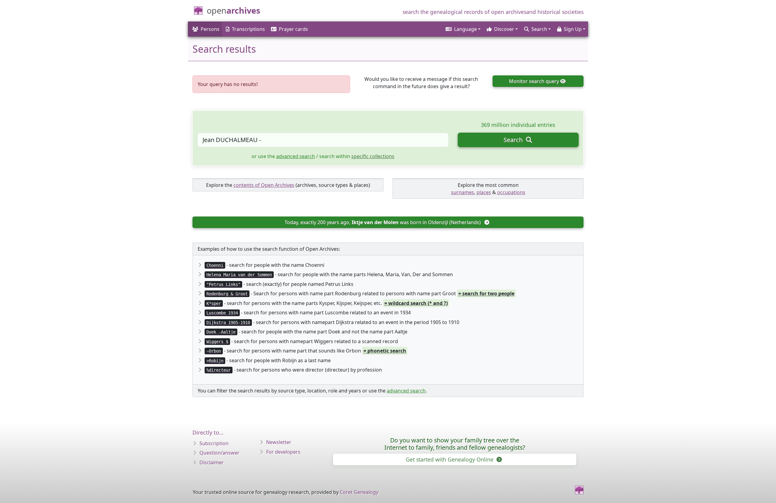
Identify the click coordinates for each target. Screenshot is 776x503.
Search (513, 140)
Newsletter (278, 442)
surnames (462, 192)
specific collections (372, 156)
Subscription (214, 443)
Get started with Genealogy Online (450, 459)
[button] (462, 29)
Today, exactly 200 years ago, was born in (383, 222)
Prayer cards (293, 29)
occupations (511, 192)
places (484, 192)
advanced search (295, 156)
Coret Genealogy (359, 492)
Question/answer (219, 452)
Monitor (534, 81)
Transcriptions (248, 29)
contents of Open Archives (263, 185)
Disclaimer (211, 462)
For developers (283, 451)
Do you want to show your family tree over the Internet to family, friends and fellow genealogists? (454, 444)
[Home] (579, 490)
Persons (210, 29)
